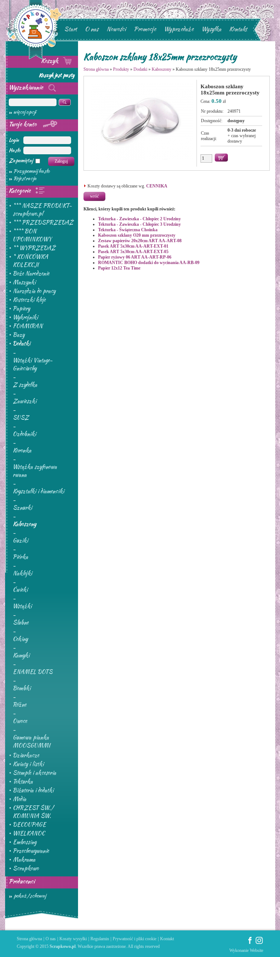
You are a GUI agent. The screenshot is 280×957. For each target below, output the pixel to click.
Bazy (18, 335)
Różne (19, 705)
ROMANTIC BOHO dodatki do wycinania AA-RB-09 (148, 262)
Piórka (20, 557)
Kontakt (238, 29)
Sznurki (22, 508)
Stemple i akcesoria (34, 773)
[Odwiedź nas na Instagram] (259, 942)
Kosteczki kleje (29, 300)
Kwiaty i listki (28, 764)
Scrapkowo (26, 868)
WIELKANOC (29, 833)
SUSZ (21, 418)
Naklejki (22, 573)
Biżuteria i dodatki (33, 790)
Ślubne (20, 623)
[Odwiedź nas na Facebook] (250, 942)
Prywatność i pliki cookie (134, 938)
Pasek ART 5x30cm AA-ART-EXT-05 (133, 251)
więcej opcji (24, 112)
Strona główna (96, 69)
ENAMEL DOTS (32, 672)
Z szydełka (25, 385)
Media (19, 799)
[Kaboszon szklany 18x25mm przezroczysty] (142, 160)
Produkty (121, 69)
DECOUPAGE (29, 825)
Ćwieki (20, 590)
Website (256, 950)
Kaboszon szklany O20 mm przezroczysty (136, 235)
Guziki (20, 540)
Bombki (22, 688)
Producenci (22, 881)
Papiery (21, 309)
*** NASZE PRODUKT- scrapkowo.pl (42, 210)
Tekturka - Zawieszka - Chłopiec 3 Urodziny (139, 224)
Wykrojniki (25, 317)
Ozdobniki (24, 434)
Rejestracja (24, 178)
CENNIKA (156, 186)
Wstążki (22, 606)
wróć (94, 196)
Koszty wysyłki (73, 938)
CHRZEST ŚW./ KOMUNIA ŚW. (33, 812)
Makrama (24, 860)
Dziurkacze (26, 755)
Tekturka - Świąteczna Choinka (128, 229)
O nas (91, 29)
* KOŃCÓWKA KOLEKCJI (30, 261)
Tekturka (23, 782)
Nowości (116, 29)
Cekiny (20, 639)
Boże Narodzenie (31, 274)
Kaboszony (24, 524)
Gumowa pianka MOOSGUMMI (31, 741)
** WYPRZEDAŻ (34, 248)
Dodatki (21, 344)
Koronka (22, 450)
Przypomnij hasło (31, 171)
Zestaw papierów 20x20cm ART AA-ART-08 (140, 240)
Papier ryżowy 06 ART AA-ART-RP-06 (134, 257)
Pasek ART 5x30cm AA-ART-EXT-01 (133, 246)
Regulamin (99, 938)
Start (70, 29)
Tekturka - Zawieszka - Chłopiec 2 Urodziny (139, 218)
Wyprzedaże (179, 29)
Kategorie (20, 190)
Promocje (145, 29)
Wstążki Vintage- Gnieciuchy (32, 364)
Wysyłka (211, 29)
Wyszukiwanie (26, 87)
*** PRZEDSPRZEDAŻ (43, 222)
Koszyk (50, 61)
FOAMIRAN (28, 326)
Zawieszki (24, 401)
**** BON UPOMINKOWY (32, 235)
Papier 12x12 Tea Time (119, 268)
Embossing (24, 842)
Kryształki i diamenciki (38, 491)
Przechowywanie (31, 851)
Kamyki (21, 655)
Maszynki (24, 282)
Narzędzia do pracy (34, 291)
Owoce (20, 721)
